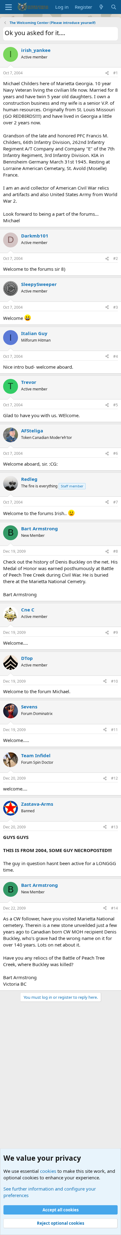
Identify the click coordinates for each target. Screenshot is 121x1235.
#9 (115, 632)
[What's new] (101, 7)
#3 (115, 307)
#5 (115, 405)
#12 (114, 778)
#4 (115, 356)
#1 (115, 73)
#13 (114, 827)
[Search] (114, 7)
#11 (114, 729)
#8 (115, 551)
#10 (114, 681)
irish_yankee (36, 50)
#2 (115, 258)
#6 (115, 453)
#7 (115, 502)
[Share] (107, 73)
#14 (114, 908)
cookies (48, 1171)
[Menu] (8, 7)
